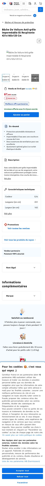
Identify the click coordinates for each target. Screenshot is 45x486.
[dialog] (22, 424)
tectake (29, 88)
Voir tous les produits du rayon (19, 239)
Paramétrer (22, 482)
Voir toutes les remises (19, 228)
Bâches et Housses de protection (19, 22)
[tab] (6, 78)
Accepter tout (22, 470)
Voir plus (7, 178)
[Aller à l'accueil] (4, 3)
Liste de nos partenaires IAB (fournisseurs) (21, 461)
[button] (23, 3)
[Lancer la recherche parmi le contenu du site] (40, 9)
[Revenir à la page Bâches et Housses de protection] (3, 22)
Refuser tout (22, 476)
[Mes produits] (29, 3)
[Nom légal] (34, 267)
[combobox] (22, 9)
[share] (39, 41)
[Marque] (34, 295)
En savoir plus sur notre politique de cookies (22, 435)
